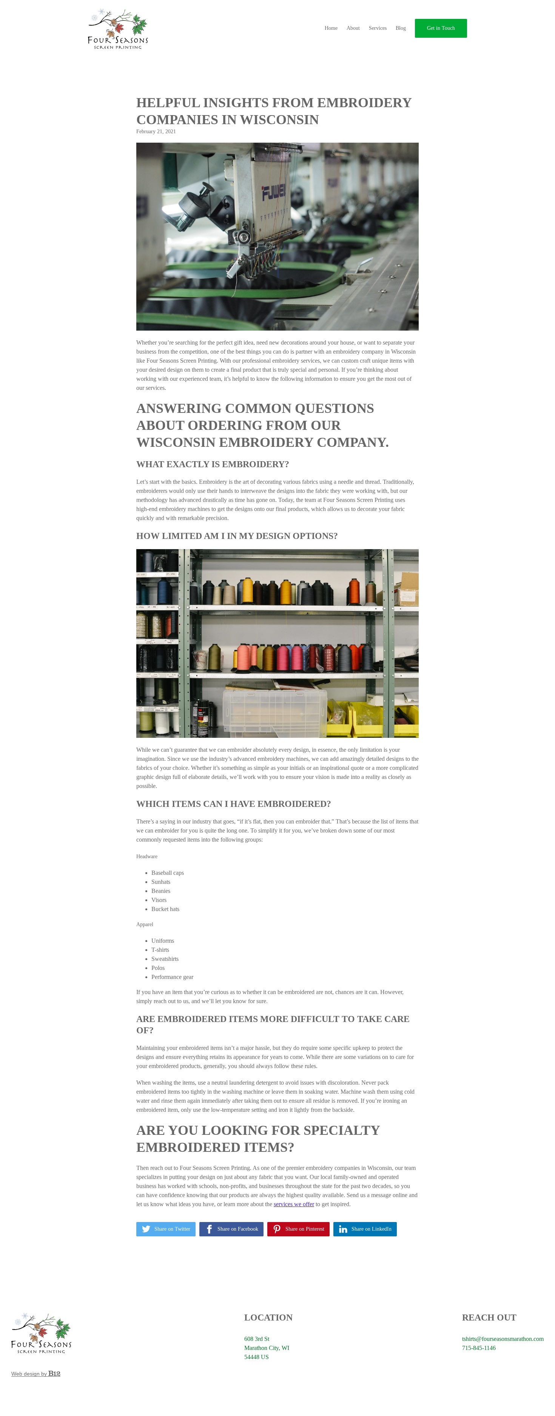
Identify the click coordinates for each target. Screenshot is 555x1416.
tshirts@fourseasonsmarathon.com (503, 1339)
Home (331, 28)
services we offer (294, 1204)
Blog (401, 28)
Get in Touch (441, 28)
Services (378, 28)
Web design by (29, 1374)
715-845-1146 (479, 1348)
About (353, 28)
